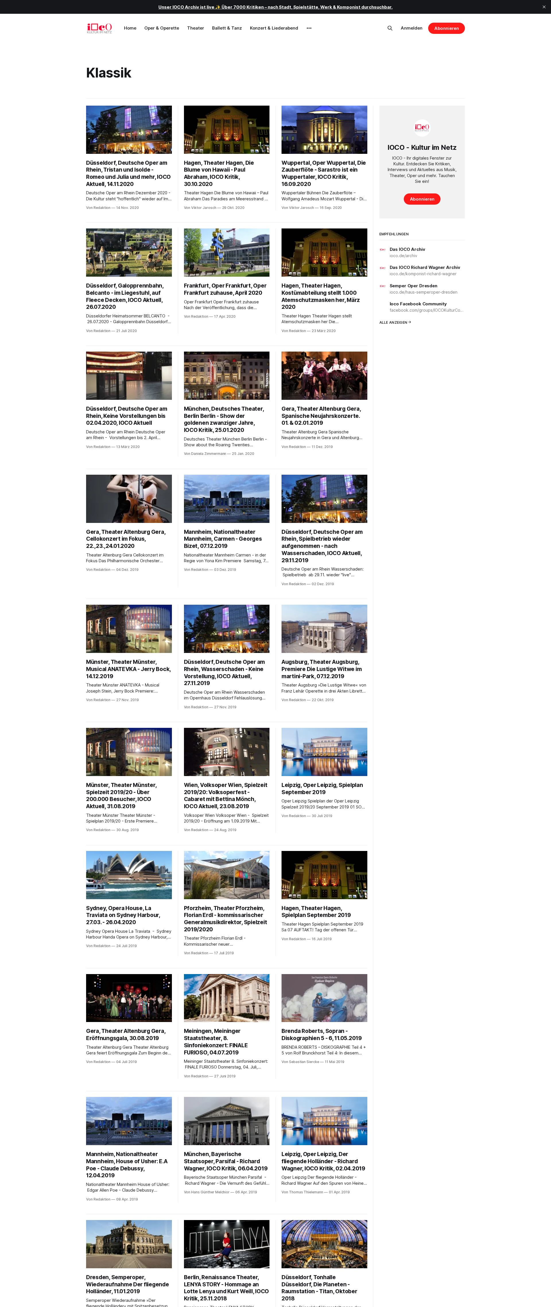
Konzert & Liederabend (274, 28)
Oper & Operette (161, 28)
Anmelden (411, 28)
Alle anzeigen (393, 322)
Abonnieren (446, 28)
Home (130, 28)
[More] (309, 28)
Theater (195, 28)
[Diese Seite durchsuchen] (390, 28)
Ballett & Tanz (227, 28)
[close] (544, 6)
